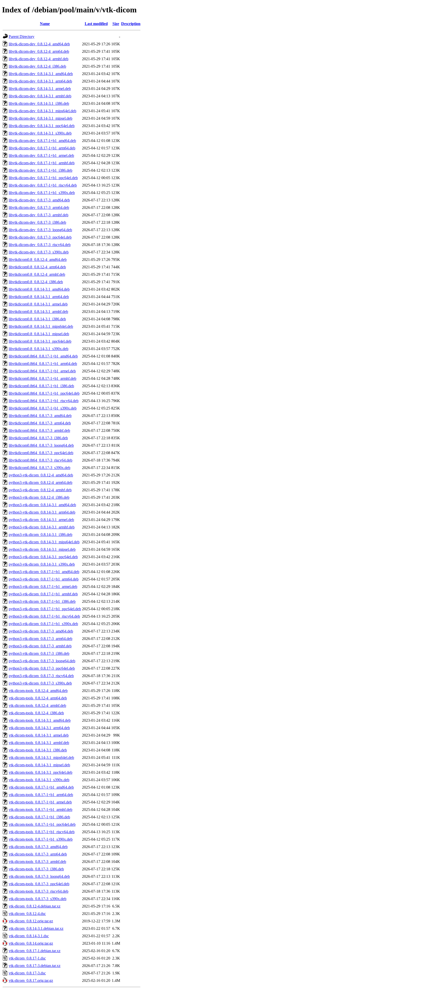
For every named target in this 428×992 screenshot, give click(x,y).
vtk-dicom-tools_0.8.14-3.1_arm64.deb (39, 728)
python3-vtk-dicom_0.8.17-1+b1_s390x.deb (43, 624)
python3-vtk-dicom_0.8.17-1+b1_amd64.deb (44, 572)
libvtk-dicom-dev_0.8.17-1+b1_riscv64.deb (43, 185)
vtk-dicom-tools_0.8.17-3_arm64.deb (38, 854)
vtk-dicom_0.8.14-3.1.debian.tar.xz (36, 928)
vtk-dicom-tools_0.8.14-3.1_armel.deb (39, 735)
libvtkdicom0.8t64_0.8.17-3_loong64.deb (41, 445)
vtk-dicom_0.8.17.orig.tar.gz (31, 980)
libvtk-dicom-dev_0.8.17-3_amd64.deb (39, 200)
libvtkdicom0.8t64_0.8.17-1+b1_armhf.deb (42, 378)
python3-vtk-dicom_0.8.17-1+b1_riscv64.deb (44, 616)
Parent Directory (21, 36)
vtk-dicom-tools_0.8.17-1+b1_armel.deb (40, 802)
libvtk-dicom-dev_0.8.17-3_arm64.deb (39, 207)
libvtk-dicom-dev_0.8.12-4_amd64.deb (39, 44)
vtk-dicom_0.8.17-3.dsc (27, 973)
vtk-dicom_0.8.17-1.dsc (27, 958)
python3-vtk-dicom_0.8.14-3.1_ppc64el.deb (43, 557)
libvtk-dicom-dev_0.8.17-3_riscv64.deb (40, 245)
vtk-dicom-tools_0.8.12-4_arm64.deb (38, 698)
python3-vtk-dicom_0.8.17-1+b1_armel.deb (43, 586)
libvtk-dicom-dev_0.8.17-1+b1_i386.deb (40, 170)
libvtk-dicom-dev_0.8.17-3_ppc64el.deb (40, 237)
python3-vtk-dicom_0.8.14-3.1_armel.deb (41, 520)
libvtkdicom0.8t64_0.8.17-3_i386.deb (38, 438)
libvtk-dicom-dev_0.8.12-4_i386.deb (37, 66)
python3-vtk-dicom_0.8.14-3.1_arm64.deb (42, 512)
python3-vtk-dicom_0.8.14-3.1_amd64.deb (42, 505)
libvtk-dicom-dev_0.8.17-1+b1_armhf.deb (42, 163)
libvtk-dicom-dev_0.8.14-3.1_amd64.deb (41, 74)
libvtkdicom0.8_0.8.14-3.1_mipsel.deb (39, 334)
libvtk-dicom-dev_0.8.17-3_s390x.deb (39, 252)
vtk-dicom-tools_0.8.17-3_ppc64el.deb (39, 884)
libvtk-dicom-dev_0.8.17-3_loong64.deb (40, 230)
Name (45, 24)
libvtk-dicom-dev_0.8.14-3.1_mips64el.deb (42, 111)
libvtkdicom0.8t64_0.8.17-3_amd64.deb (40, 415)
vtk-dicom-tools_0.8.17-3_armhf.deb (37, 861)
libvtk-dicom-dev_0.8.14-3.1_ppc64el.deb (42, 126)
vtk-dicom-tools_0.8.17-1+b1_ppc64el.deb (42, 824)
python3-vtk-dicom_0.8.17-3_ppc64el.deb (42, 668)
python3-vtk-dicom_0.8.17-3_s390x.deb (40, 683)
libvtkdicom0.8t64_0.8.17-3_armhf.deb (39, 430)
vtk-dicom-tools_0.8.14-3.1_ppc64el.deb (40, 772)
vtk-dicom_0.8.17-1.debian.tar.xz (34, 951)
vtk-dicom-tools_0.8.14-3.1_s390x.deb (39, 780)
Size (115, 24)
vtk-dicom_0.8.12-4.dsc (27, 913)
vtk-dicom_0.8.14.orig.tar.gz (31, 943)
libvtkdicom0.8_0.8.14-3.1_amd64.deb (39, 289)
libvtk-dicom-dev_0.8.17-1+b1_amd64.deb (42, 140)
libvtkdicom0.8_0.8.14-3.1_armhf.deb (38, 311)
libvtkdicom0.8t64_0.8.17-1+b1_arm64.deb (43, 363)
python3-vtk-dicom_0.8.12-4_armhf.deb (40, 490)
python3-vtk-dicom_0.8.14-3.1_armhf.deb (42, 527)
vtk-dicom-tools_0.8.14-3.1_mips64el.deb (41, 757)
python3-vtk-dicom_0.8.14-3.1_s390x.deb (42, 564)
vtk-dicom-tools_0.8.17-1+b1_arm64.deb (41, 795)
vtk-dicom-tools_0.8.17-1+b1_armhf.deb (40, 809)
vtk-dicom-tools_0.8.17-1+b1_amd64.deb (41, 787)
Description (130, 24)
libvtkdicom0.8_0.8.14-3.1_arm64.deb (39, 297)
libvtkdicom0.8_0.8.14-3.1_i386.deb (37, 319)
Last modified (96, 24)
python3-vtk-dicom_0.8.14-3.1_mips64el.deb (44, 542)
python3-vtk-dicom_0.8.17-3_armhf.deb (40, 646)
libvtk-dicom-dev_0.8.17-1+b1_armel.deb (41, 155)
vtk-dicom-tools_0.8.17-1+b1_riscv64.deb (42, 832)
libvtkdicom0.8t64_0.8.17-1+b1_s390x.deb (43, 408)
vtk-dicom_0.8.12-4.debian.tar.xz (34, 906)
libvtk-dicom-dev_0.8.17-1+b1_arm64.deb (42, 148)
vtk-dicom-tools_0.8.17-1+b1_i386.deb (39, 817)
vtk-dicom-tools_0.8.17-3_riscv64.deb (38, 891)
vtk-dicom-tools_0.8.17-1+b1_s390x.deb (41, 839)
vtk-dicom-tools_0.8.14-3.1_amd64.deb (40, 720)
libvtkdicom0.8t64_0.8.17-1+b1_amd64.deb (43, 356)
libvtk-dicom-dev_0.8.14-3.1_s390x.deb (40, 133)
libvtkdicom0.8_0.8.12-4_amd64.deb (38, 259)
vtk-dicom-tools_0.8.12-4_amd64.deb (38, 691)
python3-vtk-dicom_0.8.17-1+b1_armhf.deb (43, 594)
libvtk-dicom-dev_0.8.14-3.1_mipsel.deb (40, 118)
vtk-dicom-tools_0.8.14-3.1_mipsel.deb (39, 765)
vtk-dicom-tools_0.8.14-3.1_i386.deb (38, 750)
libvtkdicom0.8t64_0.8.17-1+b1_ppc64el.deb (44, 393)
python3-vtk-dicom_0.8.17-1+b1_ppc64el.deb (45, 609)
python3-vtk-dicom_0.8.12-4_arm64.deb (40, 482)
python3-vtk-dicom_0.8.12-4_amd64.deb (41, 475)
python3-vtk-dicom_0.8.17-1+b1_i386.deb (42, 601)
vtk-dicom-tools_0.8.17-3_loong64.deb (39, 876)
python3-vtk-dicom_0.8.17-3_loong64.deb (42, 661)
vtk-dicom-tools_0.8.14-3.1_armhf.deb (39, 743)
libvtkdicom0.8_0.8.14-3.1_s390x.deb (38, 349)
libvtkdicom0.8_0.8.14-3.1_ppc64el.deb (40, 341)
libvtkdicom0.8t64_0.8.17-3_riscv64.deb (40, 460)
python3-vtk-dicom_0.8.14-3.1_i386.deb (40, 534)
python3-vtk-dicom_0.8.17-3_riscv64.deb (41, 676)
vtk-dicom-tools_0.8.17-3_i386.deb (36, 869)
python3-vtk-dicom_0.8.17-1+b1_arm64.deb (44, 579)
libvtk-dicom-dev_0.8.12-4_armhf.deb (38, 59)
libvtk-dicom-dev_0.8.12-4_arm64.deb (39, 51)
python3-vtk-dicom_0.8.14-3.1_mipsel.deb (42, 549)
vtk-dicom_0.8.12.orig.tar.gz (31, 921)
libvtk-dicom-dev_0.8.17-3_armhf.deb (38, 215)
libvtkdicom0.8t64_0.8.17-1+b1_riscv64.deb (44, 401)
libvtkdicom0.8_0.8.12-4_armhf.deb (37, 274)
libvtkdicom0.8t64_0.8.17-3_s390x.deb (39, 468)
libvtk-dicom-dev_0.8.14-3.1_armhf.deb (40, 96)
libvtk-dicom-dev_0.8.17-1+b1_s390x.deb (42, 193)
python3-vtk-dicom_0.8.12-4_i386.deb (39, 497)
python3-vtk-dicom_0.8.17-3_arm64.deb (40, 638)
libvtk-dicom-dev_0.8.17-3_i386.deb (37, 222)
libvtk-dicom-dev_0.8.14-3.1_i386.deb (39, 103)
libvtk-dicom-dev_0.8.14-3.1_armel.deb (40, 88)
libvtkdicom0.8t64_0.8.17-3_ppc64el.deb (41, 453)
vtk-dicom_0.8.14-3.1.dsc (29, 936)
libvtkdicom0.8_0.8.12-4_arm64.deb (37, 267)
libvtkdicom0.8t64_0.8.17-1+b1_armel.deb (42, 371)
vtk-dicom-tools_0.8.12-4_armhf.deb (37, 705)
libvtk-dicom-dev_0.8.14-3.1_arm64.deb (40, 81)
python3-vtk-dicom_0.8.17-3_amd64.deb (41, 631)
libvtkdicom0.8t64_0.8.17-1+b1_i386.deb (41, 386)
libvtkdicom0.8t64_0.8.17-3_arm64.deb (40, 423)
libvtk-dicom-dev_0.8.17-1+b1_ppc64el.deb (43, 178)
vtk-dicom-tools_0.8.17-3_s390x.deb (37, 899)
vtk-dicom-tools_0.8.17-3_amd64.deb (38, 847)
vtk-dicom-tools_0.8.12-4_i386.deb (36, 713)
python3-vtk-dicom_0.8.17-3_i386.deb (39, 653)
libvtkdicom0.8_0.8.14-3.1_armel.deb (38, 304)
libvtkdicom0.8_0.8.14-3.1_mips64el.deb (41, 326)
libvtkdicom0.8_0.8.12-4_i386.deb (36, 282)
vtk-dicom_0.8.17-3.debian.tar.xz (34, 966)
